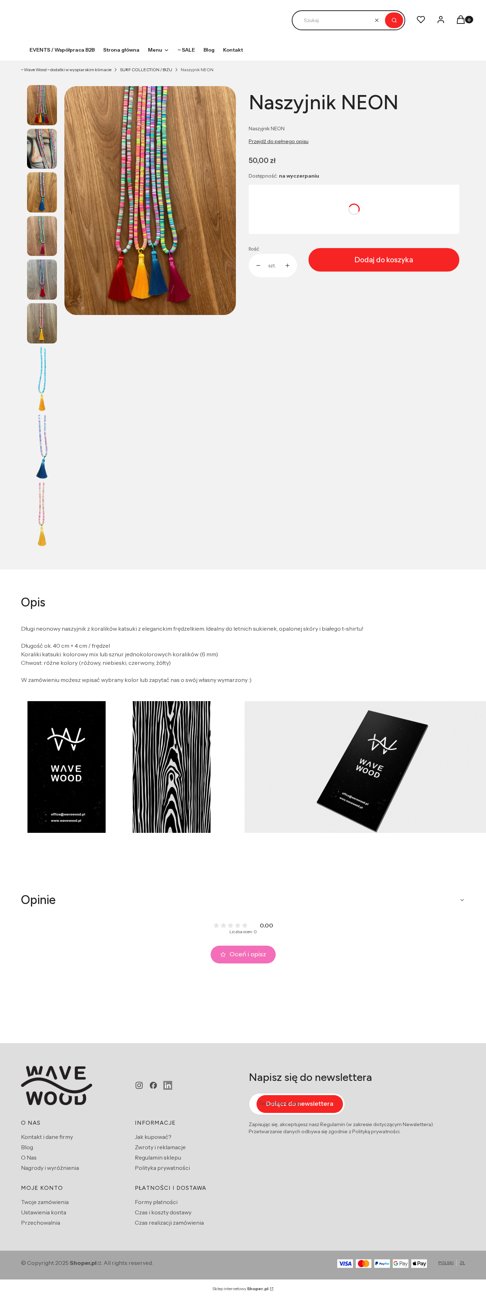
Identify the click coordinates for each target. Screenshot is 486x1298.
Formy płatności (156, 1201)
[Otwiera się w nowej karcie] (167, 1085)
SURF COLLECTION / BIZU (146, 69)
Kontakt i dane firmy (47, 1136)
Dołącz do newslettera (299, 1104)
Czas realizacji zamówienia (169, 1222)
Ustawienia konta (43, 1212)
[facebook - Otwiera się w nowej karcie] (153, 1085)
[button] (394, 20)
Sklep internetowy (240, 1288)
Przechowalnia (40, 1222)
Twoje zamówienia (45, 1201)
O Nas (29, 1157)
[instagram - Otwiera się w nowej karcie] (139, 1085)
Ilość (254, 249)
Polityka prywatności (162, 1167)
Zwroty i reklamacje (160, 1147)
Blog (27, 1147)
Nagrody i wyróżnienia (50, 1167)
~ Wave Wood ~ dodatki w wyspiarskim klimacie (66, 69)
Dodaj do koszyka (384, 260)
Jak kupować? (153, 1136)
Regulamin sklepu (158, 1157)
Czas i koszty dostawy (163, 1212)
